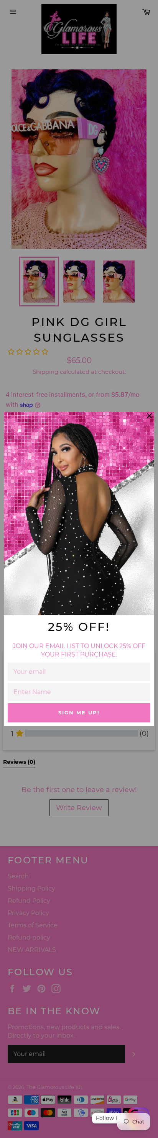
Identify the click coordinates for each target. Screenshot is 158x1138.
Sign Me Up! (78, 712)
